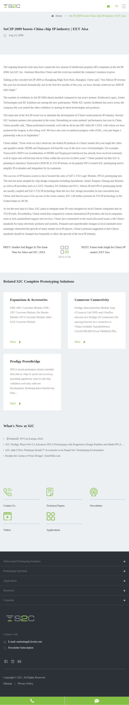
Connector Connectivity (92, 300)
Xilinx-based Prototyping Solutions (22, 561)
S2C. (20, 677)
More (13, 341)
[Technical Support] (97, 701)
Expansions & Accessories (29, 300)
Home (59, 15)
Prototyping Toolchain (15, 571)
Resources (8, 590)
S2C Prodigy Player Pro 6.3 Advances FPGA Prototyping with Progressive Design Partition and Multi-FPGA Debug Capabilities (65, 444)
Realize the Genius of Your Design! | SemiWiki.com (32, 455)
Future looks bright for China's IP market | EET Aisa (107, 250)
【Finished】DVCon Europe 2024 (24, 438)
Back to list (65, 256)
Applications (10, 580)
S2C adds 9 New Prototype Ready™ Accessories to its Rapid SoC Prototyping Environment (54, 450)
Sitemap (7, 683)
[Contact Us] (32, 701)
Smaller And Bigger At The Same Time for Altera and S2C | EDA (30, 250)
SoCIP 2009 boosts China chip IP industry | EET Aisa (97, 15)
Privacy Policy (25, 683)
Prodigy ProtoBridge (25, 361)
